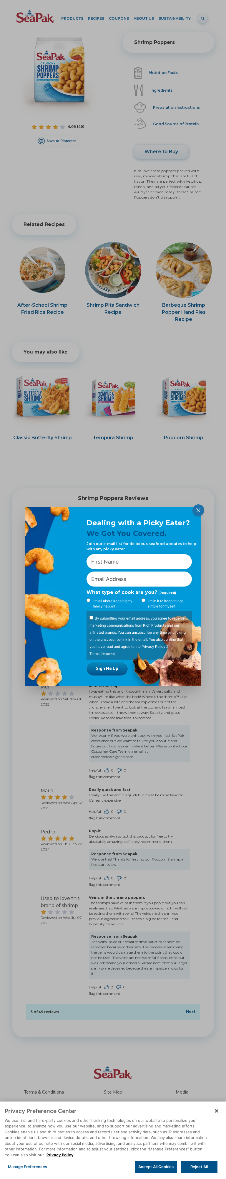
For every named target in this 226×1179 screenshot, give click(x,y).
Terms (94, 653)
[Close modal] (198, 510)
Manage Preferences (27, 1166)
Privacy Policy (153, 646)
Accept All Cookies (156, 1166)
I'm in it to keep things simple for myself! (165, 603)
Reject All (199, 1166)
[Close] (216, 1110)
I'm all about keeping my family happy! (112, 603)
